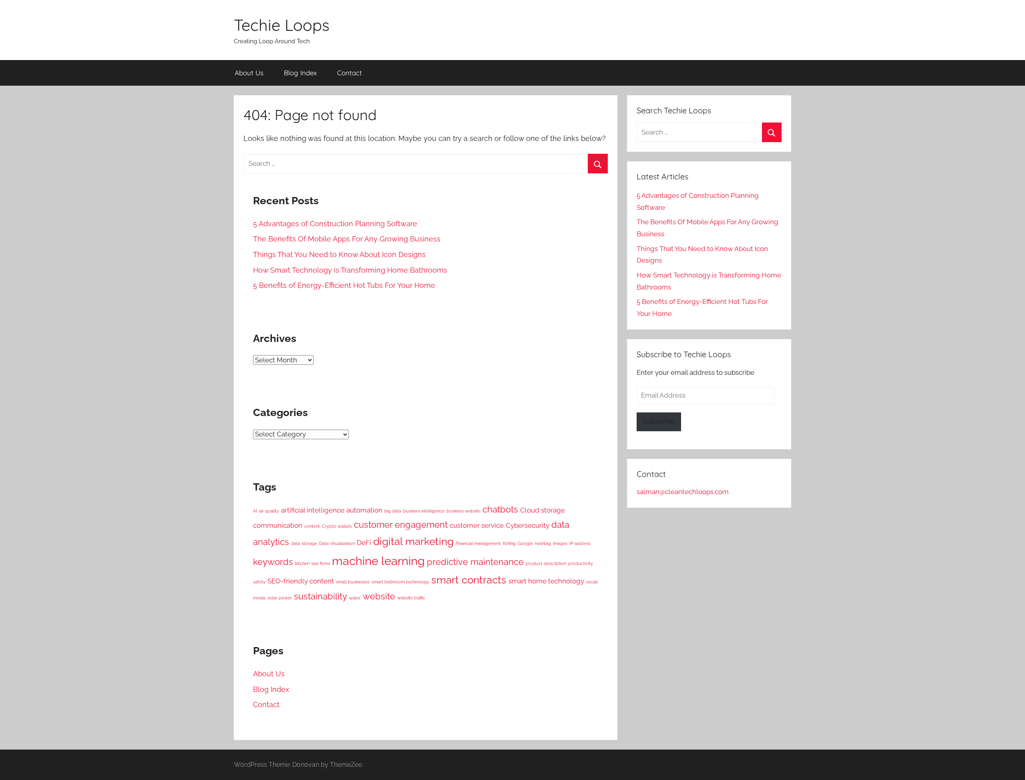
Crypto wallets (337, 526)
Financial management (478, 543)
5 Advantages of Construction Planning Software (335, 223)
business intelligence (423, 511)
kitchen (302, 563)
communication (277, 525)
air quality (269, 511)
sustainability (320, 596)
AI (255, 511)
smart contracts (468, 580)
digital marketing (413, 541)
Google (525, 543)
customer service (477, 525)
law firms (321, 563)
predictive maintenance (475, 562)
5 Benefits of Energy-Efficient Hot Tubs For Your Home (344, 285)
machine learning (378, 561)
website (379, 596)
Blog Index (300, 72)
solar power (279, 597)
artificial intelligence (312, 510)
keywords (273, 562)
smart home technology (546, 581)
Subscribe (658, 421)
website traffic (411, 597)
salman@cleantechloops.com (683, 492)
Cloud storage (542, 510)
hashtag (543, 543)
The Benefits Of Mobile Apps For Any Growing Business (346, 239)
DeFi (364, 543)
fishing (509, 543)
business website (463, 511)
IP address (580, 543)
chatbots (500, 510)
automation (364, 510)
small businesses (353, 581)
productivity (580, 563)
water (355, 597)
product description (546, 563)
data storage (304, 543)
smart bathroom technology (400, 581)
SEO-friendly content (300, 581)
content (312, 526)
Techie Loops (282, 25)
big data (392, 511)
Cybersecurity (527, 525)
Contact (349, 72)
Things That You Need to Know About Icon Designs (339, 254)
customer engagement (401, 525)
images (560, 543)
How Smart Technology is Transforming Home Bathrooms (350, 270)
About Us (249, 72)
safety (259, 581)
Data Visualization (337, 543)
